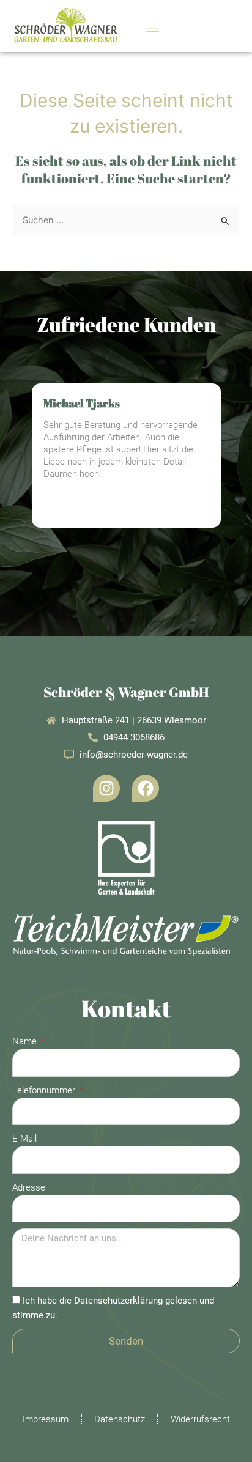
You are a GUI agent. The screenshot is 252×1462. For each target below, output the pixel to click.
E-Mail (24, 1138)
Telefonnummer (45, 1090)
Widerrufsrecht (200, 1419)
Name (25, 1041)
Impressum (46, 1419)
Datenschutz (119, 1419)
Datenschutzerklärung (118, 1300)
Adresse (28, 1187)
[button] (152, 30)
